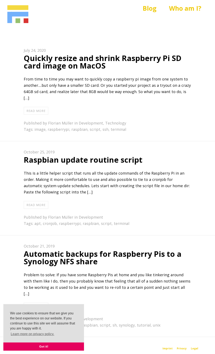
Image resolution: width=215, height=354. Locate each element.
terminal (118, 129)
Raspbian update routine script (83, 160)
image (40, 129)
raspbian (79, 129)
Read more (36, 111)
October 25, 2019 (39, 151)
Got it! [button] (43, 346)
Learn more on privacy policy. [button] (32, 334)
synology (127, 325)
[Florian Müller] (17, 14)
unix (156, 325)
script (95, 129)
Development (91, 123)
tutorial (144, 325)
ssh (105, 129)
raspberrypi (58, 129)
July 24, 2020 (35, 50)
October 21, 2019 (39, 246)
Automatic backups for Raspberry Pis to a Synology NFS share (102, 258)
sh (115, 325)
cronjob (50, 223)
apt (37, 223)
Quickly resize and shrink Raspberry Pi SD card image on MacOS (102, 62)
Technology (115, 123)
